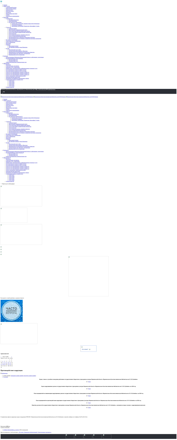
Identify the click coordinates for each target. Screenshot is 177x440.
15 (10, 362)
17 (1, 364)
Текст (89, 381)
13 (6, 362)
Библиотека (4, 373)
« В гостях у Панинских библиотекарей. (27, 432)
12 (4, 362)
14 (8, 362)
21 (8, 364)
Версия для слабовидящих (8, 183)
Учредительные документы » (44, 432)
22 (10, 364)
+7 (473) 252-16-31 (41, 89)
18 (3, 364)
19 (4, 364)
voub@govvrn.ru (51, 89)
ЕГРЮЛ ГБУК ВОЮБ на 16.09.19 (11, 430)
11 (3, 362)
